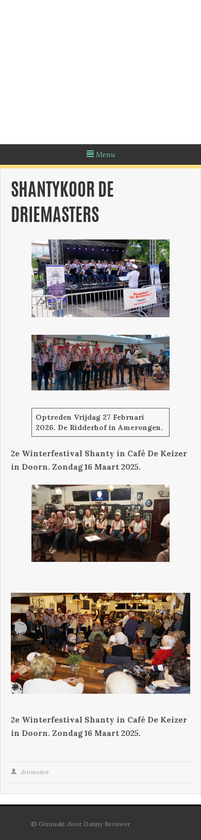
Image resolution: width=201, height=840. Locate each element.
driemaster (35, 772)
